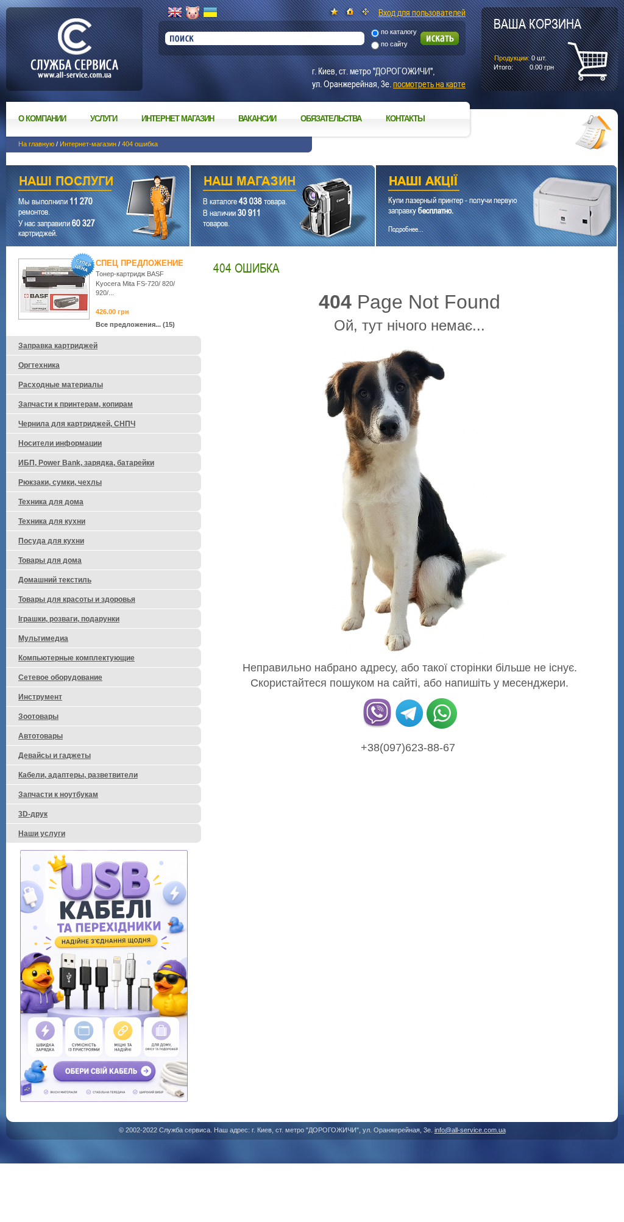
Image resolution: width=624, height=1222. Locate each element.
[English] (175, 13)
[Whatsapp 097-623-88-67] (442, 726)
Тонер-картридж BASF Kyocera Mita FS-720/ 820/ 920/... (135, 283)
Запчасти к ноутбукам (58, 794)
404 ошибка (140, 144)
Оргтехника (39, 365)
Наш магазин (261, 182)
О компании (42, 118)
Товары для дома (50, 560)
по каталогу (399, 31)
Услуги (103, 118)
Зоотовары (38, 716)
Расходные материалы (60, 385)
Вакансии (257, 118)
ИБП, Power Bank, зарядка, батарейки (86, 463)
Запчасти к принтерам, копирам (75, 404)
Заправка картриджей (58, 345)
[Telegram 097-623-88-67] (409, 726)
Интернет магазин (177, 118)
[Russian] (192, 13)
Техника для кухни (51, 521)
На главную (36, 144)
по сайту (394, 44)
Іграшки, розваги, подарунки (68, 619)
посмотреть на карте (429, 83)
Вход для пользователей (422, 12)
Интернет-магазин (88, 144)
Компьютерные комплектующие (76, 658)
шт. (537, 43)
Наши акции (479, 182)
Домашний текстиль (54, 580)
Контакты (405, 118)
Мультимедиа (43, 638)
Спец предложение (139, 263)
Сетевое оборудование (60, 677)
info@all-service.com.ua (470, 1130)
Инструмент (40, 697)
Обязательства (330, 118)
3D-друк (33, 814)
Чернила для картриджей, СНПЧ (76, 424)
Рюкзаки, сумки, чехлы (60, 482)
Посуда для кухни (51, 541)
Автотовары (40, 736)
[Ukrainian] (210, 13)
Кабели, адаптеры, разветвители (78, 775)
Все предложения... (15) (135, 324)
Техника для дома (50, 502)
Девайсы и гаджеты (54, 755)
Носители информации (60, 443)
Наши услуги (82, 182)
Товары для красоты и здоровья (76, 599)
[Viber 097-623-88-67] (377, 726)
